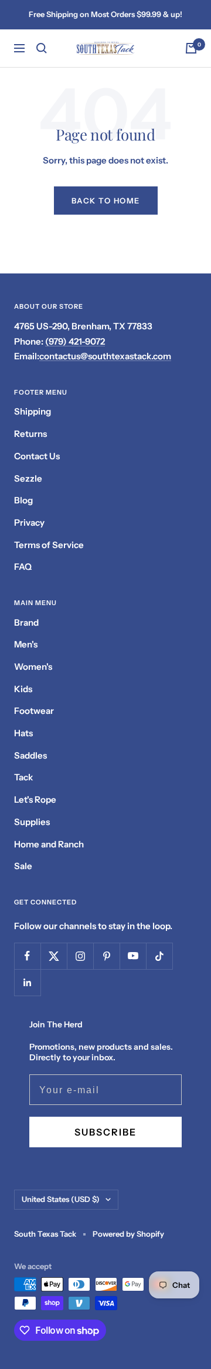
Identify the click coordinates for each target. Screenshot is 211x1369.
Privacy (29, 522)
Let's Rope (35, 799)
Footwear (34, 710)
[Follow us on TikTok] (159, 956)
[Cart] (191, 48)
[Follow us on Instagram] (80, 956)
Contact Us (37, 456)
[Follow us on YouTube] (133, 956)
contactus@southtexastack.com (105, 356)
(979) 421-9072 (75, 341)
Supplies (32, 821)
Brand (26, 622)
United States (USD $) (61, 1199)
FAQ (23, 566)
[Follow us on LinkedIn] (27, 982)
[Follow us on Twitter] (53, 956)
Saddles (30, 755)
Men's (26, 644)
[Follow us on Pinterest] (106, 956)
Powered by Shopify (128, 1233)
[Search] (41, 48)
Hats (23, 733)
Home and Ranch (49, 844)
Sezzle (28, 478)
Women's (33, 666)
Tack (23, 777)
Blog (23, 500)
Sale (23, 866)
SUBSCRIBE (105, 1132)
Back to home (106, 200)
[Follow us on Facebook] (27, 956)
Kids (23, 688)
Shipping (32, 411)
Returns (30, 433)
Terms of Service (49, 544)
